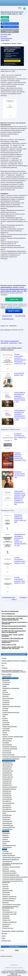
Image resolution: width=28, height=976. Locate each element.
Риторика (5, 714)
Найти (3, 938)
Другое (4, 936)
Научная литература (8, 754)
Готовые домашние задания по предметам (14, 660)
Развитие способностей (9, 896)
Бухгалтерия (6, 841)
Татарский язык (7, 781)
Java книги (6, 888)
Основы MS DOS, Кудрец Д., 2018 (19, 374)
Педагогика (6, 704)
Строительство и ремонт (10, 873)
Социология (6, 702)
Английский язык (7, 762)
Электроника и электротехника (11, 857)
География (6, 742)
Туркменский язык (8, 825)
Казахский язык (7, 795)
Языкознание (6, 819)
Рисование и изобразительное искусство (14, 756)
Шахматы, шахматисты (9, 898)
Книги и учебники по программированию (14, 616)
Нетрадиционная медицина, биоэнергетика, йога (10, 907)
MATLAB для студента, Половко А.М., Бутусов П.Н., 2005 (19, 474)
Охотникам (6, 869)
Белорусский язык (8, 777)
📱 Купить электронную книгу (9, 26)
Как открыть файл (6, 34)
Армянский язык (7, 779)
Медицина (5, 902)
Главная (4, 658)
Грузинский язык (7, 821)
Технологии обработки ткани (11, 875)
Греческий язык (7, 797)
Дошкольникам (7, 676)
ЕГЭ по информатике (8, 613)
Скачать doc (14, 299)
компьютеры (13, 343)
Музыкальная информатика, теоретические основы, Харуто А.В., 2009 (20, 518)
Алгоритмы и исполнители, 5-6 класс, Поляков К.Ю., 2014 (20, 436)
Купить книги (14, 311)
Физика (5, 686)
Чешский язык (7, 805)
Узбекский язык (7, 783)
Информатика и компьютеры (11, 688)
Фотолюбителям (7, 853)
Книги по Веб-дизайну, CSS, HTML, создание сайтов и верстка (12, 619)
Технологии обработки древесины (12, 879)
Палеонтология (7, 740)
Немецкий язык (7, 768)
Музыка (5, 732)
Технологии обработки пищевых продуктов (15, 877)
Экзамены (5, 668)
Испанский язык (7, 766)
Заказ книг (6, 886)
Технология (6, 700)
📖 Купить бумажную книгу (10, 23)
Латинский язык (7, 773)
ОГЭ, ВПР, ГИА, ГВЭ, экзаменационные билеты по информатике (14, 631)
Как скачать (4, 36)
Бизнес (5, 843)
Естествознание (7, 744)
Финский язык (6, 817)
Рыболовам (6, 918)
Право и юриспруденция (10, 726)
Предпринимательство (9, 845)
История (5, 718)
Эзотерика (6, 851)
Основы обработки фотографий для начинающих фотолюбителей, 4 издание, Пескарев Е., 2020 (19, 415)
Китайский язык (7, 815)
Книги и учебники (7, 674)
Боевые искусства (8, 928)
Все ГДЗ (4, 663)
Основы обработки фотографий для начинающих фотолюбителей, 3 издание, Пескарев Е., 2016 (19, 397)
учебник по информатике (11, 341)
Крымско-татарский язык (10, 787)
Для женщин (6, 892)
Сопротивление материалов (11, 758)
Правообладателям (7, 319)
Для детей (5, 696)
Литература (6, 684)
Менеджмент (6, 833)
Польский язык (7, 801)
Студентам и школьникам (10, 748)
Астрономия (6, 728)
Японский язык (7, 809)
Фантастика (6, 910)
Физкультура (6, 730)
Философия (6, 724)
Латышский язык (7, 799)
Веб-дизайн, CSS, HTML (10, 914)
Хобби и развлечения (9, 855)
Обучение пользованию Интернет (12, 628)
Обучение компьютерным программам (14, 626)
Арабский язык (7, 791)
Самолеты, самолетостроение (11, 867)
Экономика (6, 837)
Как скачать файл (7, 315)
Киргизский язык (7, 823)
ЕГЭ (3, 665)
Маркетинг (6, 835)
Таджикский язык (7, 829)
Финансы (5, 839)
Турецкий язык (7, 793)
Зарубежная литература (10, 746)
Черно (20, 343)
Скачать (5, 17)
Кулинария (6, 926)
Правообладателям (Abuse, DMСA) (6, 39)
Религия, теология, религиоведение (13, 736)
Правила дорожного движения (11, 706)
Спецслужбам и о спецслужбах (12, 904)
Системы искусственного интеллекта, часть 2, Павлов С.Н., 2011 (20, 560)
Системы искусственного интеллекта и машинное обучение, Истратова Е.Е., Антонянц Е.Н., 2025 (20, 359)
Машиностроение (8, 890)
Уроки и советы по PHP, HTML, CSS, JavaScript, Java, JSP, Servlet (13, 647)
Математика (6, 680)
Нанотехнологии (7, 861)
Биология (5, 692)
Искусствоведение (8, 698)
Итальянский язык (8, 770)
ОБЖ (4, 716)
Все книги (4, 933)
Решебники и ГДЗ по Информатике (12, 638)
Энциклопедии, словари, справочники (13, 931)
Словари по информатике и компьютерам (10, 641)
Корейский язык (7, 785)
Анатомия (5, 708)
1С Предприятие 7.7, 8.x (10, 912)
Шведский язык (7, 807)
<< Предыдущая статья (8, 597)
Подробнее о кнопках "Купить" (12, 43)
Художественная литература (11, 712)
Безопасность (7, 924)
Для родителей (7, 752)
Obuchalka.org (8, 970)
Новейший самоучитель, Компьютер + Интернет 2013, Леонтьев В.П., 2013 (20, 456)
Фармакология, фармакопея (11, 859)
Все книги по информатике (10, 611)
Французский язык (8, 764)
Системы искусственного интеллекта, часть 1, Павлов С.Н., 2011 (20, 580)
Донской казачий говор (9, 811)
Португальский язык (8, 803)
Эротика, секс (6, 920)
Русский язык (6, 682)
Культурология (7, 750)
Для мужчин (6, 916)
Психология (6, 722)
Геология (5, 884)
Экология (5, 734)
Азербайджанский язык (9, 789)
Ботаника (5, 710)
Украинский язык (7, 775)
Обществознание (8, 738)
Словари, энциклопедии (9, 922)
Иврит (4, 813)
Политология (6, 694)
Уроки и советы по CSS (9, 644)
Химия (4, 690)
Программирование (8, 900)
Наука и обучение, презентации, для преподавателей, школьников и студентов (14, 671)
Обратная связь (6, 940)
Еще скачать (4, 20)
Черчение (5, 720)
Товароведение (7, 847)
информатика (4, 343)
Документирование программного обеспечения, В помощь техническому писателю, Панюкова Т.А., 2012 (20, 540)
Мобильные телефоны (9, 871)
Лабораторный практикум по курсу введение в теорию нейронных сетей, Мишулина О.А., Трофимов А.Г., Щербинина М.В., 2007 (19, 498)
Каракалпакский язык (9, 827)
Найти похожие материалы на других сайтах (9, 30)
